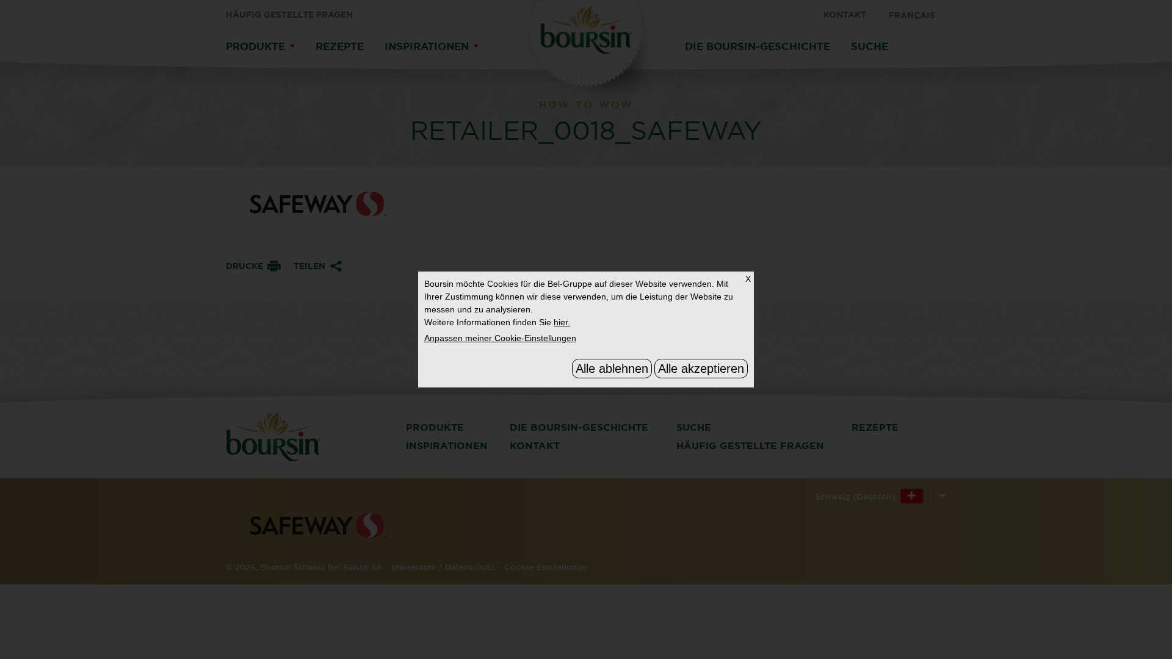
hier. (562, 322)
